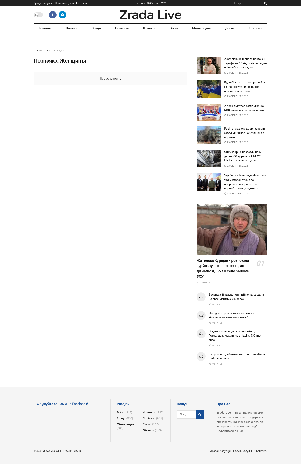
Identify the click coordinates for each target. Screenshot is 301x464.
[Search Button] (264, 3)
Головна (45, 28)
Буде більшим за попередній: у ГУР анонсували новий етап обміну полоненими (244, 87)
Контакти (81, 3)
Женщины (59, 50)
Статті (147, 424)
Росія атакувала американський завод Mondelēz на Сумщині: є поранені (245, 133)
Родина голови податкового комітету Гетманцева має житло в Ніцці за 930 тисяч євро (236, 335)
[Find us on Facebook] (53, 14)
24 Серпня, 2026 (237, 72)
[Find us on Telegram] (62, 14)
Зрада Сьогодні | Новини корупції (62, 451)
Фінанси (149, 28)
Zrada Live (150, 15)
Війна (174, 28)
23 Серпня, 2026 (237, 96)
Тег (48, 50)
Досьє (229, 28)
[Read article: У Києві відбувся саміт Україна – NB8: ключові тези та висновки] (209, 112)
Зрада (96, 28)
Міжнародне (201, 28)
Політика (122, 28)
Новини (71, 28)
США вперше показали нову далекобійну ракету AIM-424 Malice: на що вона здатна (242, 156)
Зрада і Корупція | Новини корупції (54, 3)
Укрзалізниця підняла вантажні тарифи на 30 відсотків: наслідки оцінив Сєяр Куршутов (245, 63)
